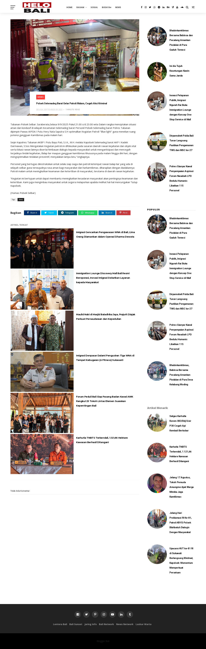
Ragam (80, 7)
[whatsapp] (154, 7)
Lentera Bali (60, 624)
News (118, 7)
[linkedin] (163, 7)
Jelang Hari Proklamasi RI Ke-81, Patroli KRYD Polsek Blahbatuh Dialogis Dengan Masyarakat (180, 523)
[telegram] (159, 7)
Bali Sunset (75, 624)
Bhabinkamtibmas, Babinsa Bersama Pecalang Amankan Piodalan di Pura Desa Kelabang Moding (181, 375)
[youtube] (177, 7)
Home (69, 7)
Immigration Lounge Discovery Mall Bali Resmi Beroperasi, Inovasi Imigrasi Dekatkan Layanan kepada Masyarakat (103, 278)
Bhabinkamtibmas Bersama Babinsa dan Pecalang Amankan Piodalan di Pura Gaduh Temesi (181, 40)
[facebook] (141, 7)
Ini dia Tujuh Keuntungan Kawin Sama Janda (179, 71)
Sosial (94, 7)
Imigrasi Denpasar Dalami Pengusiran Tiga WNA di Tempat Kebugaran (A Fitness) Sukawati (105, 358)
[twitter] (150, 7)
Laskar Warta (143, 624)
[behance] (168, 7)
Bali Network (106, 624)
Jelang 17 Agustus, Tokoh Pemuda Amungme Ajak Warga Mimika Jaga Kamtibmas (181, 487)
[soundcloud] (182, 7)
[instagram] (146, 7)
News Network (124, 624)
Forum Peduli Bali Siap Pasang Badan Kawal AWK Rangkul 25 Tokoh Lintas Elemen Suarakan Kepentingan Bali (104, 401)
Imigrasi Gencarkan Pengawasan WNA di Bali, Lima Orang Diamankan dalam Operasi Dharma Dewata (105, 234)
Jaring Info (90, 624)
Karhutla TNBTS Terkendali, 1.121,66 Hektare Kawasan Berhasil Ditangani (102, 440)
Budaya (106, 7)
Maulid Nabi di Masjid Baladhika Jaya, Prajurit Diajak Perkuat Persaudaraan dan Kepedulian (105, 316)
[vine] (173, 7)
